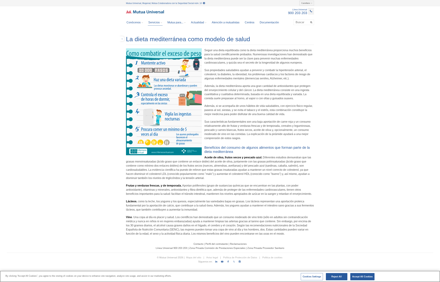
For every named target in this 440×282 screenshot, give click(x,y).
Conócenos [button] (133, 22)
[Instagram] (240, 262)
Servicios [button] (154, 22)
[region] (220, 276)
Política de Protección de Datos (239, 257)
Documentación (269, 22)
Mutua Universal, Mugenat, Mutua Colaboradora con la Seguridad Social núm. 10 (164, 3)
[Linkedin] (216, 262)
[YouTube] (222, 262)
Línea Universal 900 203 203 (171, 248)
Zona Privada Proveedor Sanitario (265, 248)
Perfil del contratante (216, 243)
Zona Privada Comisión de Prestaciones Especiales (217, 248)
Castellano (305, 3)
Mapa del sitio (193, 257)
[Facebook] (228, 262)
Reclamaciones (238, 243)
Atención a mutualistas (225, 22)
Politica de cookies (272, 257)
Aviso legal (212, 257)
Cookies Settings (312, 276)
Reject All (336, 276)
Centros (249, 22)
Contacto (198, 243)
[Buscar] (311, 22)
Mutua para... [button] (175, 22)
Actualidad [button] (197, 22)
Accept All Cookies (362, 276)
